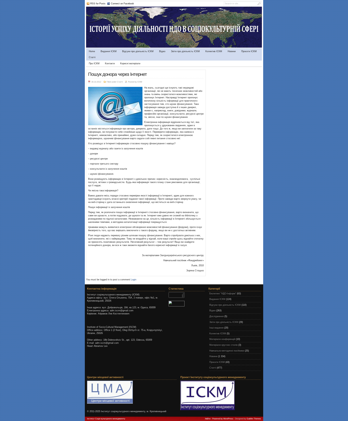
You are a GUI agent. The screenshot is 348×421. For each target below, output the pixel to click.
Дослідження (216, 316)
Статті (92, 57)
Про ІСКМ (94, 63)
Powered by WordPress (222, 419)
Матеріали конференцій (222, 339)
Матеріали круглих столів (223, 345)
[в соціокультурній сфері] (174, 46)
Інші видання (216, 327)
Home (92, 51)
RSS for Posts (97, 3)
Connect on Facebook (122, 3)
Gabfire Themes (254, 419)
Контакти (110, 63)
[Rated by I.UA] (187, 303)
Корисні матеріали (130, 63)
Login (133, 279)
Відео (162, 51)
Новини (232, 51)
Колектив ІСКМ (213, 51)
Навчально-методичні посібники (226, 350)
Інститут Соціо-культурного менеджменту (106, 419)
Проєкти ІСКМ (249, 51)
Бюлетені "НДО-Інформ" (222, 293)
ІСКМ (139, 82)
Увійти (207, 419)
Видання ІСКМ (109, 51)
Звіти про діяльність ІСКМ (185, 51)
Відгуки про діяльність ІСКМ (138, 51)
